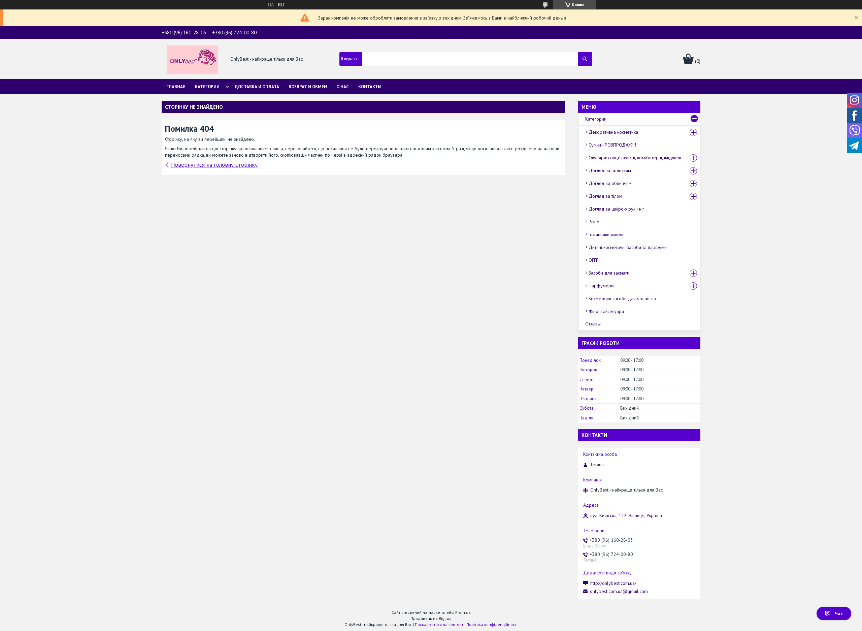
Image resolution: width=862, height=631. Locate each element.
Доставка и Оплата (257, 87)
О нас (342, 87)
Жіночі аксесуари (606, 311)
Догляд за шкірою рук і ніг (616, 209)
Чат (839, 613)
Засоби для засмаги (609, 273)
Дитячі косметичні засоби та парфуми (628, 247)
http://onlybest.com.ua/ (613, 583)
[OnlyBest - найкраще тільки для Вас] (192, 59)
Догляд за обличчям (610, 183)
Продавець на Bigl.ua (431, 618)
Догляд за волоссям (610, 170)
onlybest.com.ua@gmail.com (619, 591)
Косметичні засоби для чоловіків (622, 298)
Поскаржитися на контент (439, 624)
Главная (176, 87)
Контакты (370, 87)
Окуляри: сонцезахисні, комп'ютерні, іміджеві (635, 158)
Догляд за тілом (605, 196)
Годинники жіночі (606, 234)
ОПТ (593, 260)
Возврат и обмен (308, 87)
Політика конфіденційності (492, 624)
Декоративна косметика (613, 132)
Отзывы (593, 324)
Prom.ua (463, 612)
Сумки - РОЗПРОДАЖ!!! (612, 145)
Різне (594, 222)
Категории (207, 87)
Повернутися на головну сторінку (214, 164)
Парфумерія (602, 286)
